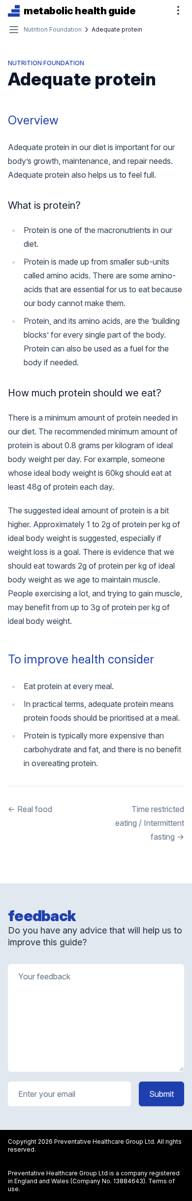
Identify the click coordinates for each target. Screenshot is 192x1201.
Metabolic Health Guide (79, 11)
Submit (161, 1094)
